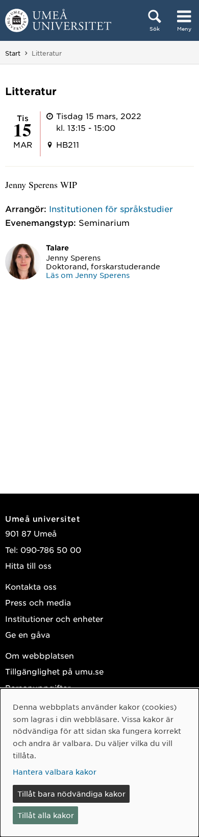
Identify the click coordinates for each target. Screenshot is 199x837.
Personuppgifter (37, 687)
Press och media (38, 602)
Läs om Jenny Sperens (88, 275)
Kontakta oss (31, 586)
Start (12, 53)
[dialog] (99, 762)
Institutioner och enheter (54, 618)
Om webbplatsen (39, 655)
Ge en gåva (27, 634)
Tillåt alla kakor (45, 815)
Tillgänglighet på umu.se (54, 671)
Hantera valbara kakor (54, 771)
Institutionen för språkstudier (111, 208)
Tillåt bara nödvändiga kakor (71, 793)
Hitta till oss (28, 565)
